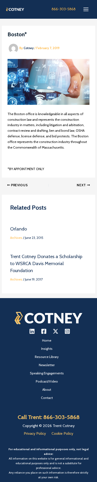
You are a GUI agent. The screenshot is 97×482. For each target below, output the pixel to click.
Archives (16, 238)
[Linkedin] (32, 331)
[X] (55, 331)
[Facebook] (44, 331)
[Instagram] (67, 331)
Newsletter (47, 365)
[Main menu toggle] (85, 9)
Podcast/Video (47, 381)
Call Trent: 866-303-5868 (49, 417)
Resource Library (47, 357)
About (46, 389)
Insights (47, 349)
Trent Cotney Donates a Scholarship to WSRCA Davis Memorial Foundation (46, 263)
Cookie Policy (62, 433)
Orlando (18, 229)
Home (46, 340)
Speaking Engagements (47, 373)
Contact (47, 398)
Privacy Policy (35, 433)
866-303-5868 (64, 9)
